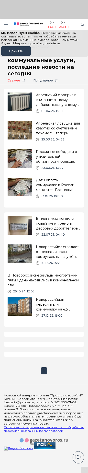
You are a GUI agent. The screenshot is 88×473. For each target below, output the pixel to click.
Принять (16, 51)
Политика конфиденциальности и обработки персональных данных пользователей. (44, 429)
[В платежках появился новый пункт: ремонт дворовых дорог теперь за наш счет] (44, 228)
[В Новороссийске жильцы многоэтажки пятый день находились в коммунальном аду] (44, 283)
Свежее (14, 80)
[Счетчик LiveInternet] (14, 471)
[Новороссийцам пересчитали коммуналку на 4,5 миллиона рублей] (44, 309)
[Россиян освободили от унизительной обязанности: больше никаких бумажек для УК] (44, 161)
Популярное (43, 80)
